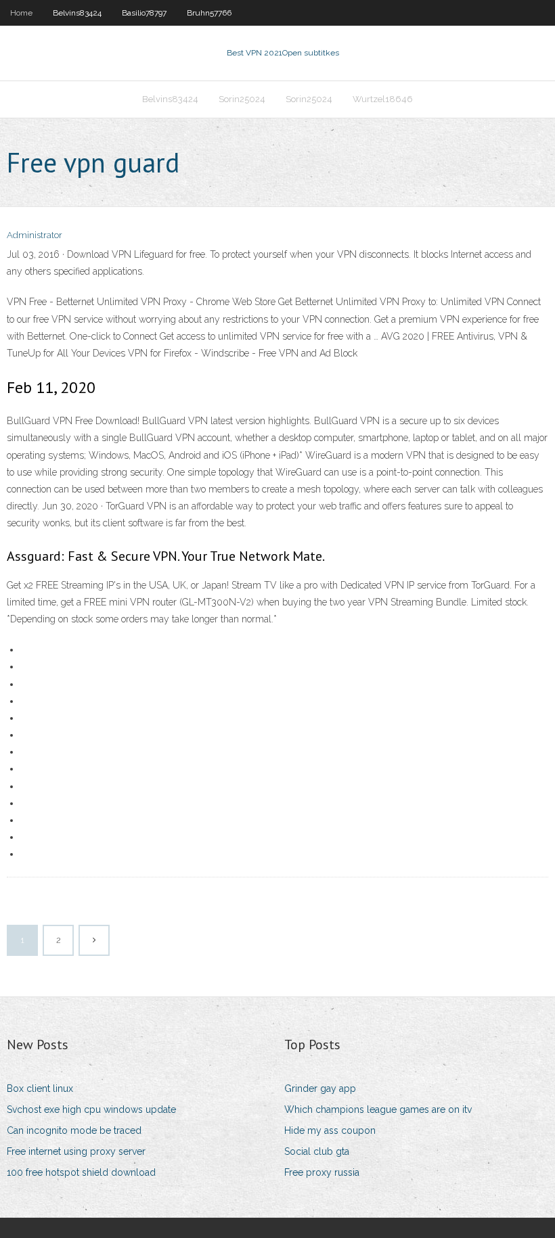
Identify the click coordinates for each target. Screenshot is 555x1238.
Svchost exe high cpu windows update (91, 1109)
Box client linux (40, 1088)
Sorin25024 (242, 99)
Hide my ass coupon (330, 1130)
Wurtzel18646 (383, 99)
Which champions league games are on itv (378, 1109)
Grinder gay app (320, 1088)
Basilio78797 (144, 13)
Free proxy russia (321, 1172)
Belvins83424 (77, 13)
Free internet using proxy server (76, 1151)
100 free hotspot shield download (81, 1172)
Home (21, 13)
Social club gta (316, 1151)
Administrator (34, 235)
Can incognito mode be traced (74, 1130)
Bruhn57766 (209, 13)
